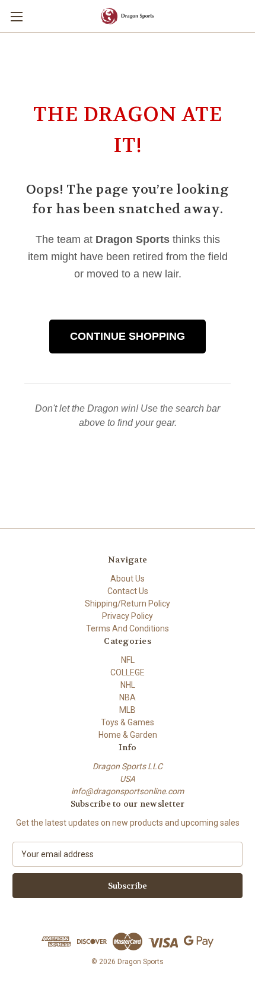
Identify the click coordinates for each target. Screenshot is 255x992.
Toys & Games (127, 722)
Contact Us (127, 591)
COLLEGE (127, 672)
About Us (127, 578)
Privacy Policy (127, 616)
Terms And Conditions (127, 628)
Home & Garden (127, 735)
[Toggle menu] (16, 16)
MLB (127, 710)
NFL (128, 660)
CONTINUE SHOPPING (127, 336)
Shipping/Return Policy (127, 603)
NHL (127, 685)
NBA (127, 697)
